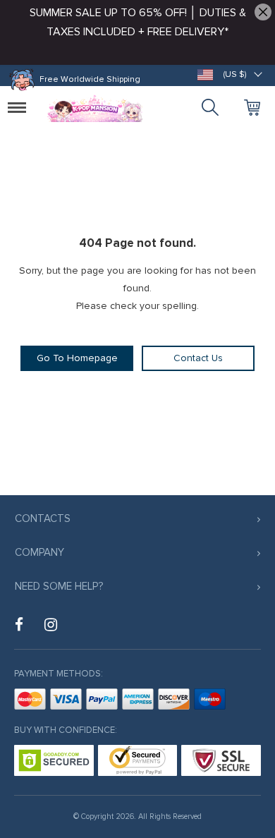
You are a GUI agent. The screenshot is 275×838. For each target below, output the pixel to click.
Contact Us (198, 358)
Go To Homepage (77, 358)
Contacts (43, 518)
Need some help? (59, 586)
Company (39, 552)
